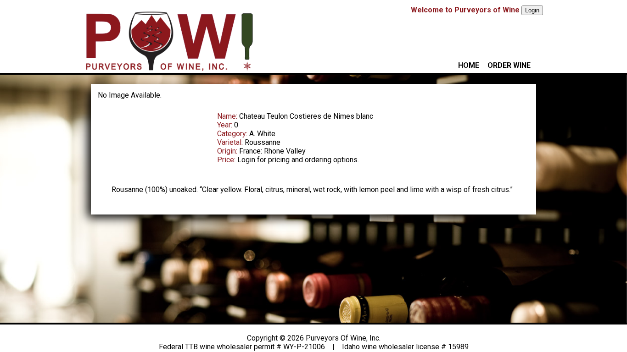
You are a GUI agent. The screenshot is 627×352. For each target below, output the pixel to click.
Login (532, 10)
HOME (468, 65)
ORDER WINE (509, 65)
